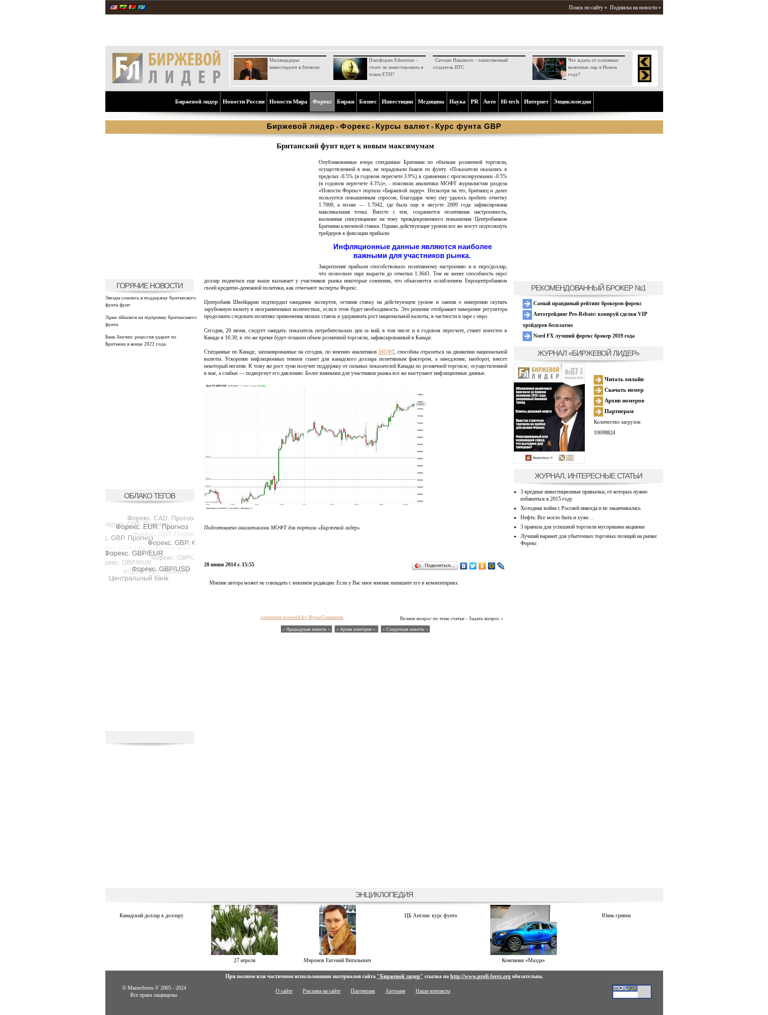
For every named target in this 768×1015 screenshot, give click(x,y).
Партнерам (618, 411)
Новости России (243, 101)
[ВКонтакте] (463, 566)
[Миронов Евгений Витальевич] (337, 953)
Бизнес (368, 101)
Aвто (489, 101)
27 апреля (245, 960)
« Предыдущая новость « (306, 629)
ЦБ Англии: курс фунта (430, 915)
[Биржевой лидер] (166, 84)
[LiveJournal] (501, 566)
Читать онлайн (623, 379)
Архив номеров (623, 400)
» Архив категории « (356, 629)
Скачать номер (623, 389)
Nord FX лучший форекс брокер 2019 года (583, 336)
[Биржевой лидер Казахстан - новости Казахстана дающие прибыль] (142, 8)
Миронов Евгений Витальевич (337, 960)
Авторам (395, 991)
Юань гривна (616, 915)
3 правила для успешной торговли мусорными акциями (582, 527)
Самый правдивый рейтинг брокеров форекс (587, 303)
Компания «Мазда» (523, 960)
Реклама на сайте (321, 991)
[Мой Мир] (491, 566)
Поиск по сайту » (588, 7)
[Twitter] (473, 566)
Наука (457, 101)
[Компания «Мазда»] (523, 953)
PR (474, 101)
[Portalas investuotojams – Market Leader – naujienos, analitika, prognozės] (123, 8)
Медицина (431, 101)
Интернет (536, 101)
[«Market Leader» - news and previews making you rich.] (114, 8)
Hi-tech (510, 101)
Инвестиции (397, 101)
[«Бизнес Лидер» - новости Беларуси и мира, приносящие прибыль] (132, 8)
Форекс (322, 101)
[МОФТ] (259, 269)
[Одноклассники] (482, 566)
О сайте (284, 991)
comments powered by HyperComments (301, 617)
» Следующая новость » (405, 629)
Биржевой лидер (196, 101)
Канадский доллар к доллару (152, 915)
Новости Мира (288, 101)
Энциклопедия (572, 101)
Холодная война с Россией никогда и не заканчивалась (580, 508)
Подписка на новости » (635, 7)
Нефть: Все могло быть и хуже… (557, 517)
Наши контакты (433, 991)
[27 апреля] (244, 953)
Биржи (345, 101)
